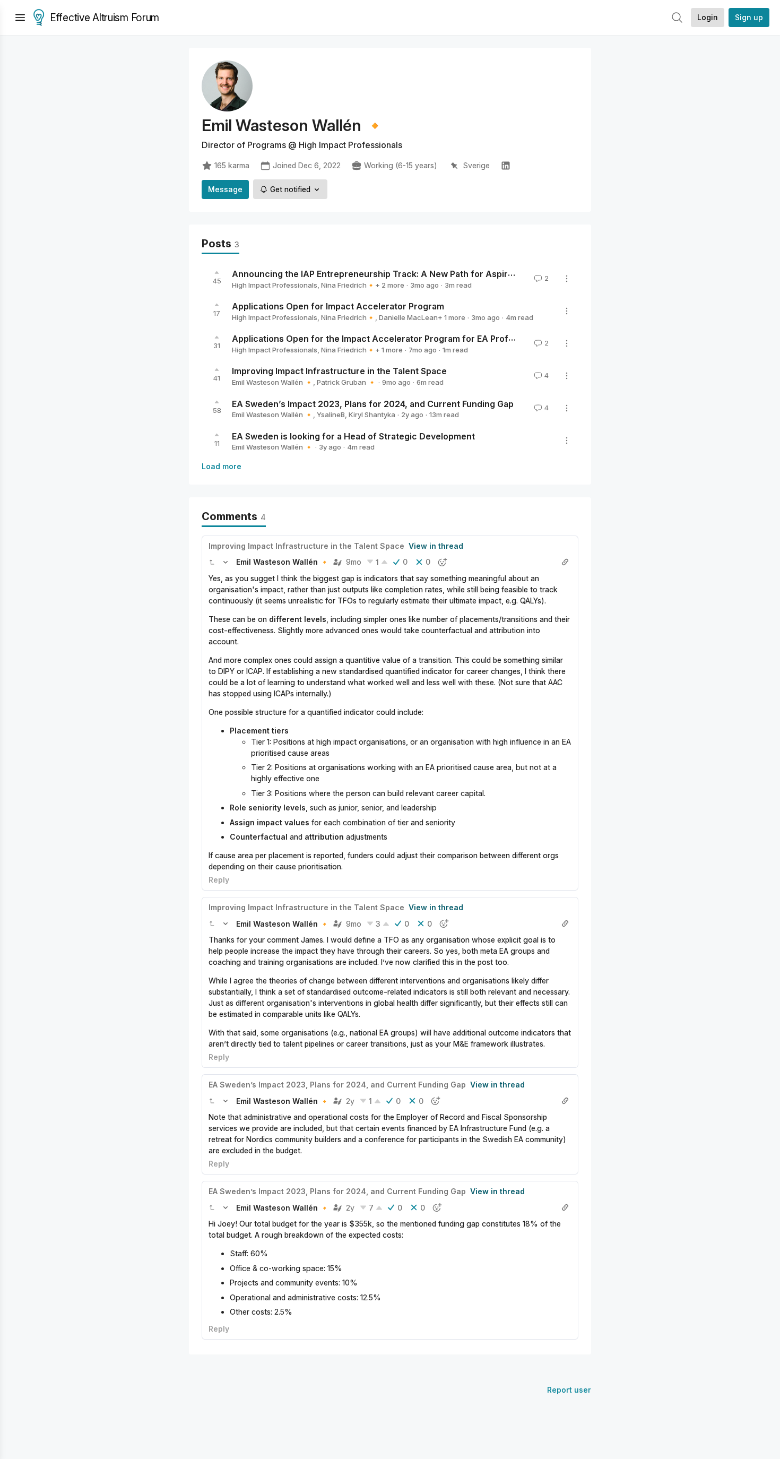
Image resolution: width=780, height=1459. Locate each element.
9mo (353, 561)
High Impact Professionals (274, 285)
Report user (569, 1389)
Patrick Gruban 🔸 (346, 382)
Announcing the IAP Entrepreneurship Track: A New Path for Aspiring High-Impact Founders (424, 274)
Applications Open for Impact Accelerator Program (338, 306)
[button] (212, 562)
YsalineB (331, 414)
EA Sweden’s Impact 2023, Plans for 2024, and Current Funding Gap (373, 403)
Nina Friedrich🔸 (348, 285)
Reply (219, 879)
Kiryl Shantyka (372, 414)
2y (350, 1101)
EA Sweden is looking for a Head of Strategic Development (353, 435)
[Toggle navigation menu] (20, 17)
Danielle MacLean (408, 317)
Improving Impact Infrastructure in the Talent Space (339, 371)
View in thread (436, 545)
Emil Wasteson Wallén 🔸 (272, 382)
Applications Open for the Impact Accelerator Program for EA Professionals (390, 338)
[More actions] (566, 278)
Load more (221, 466)
